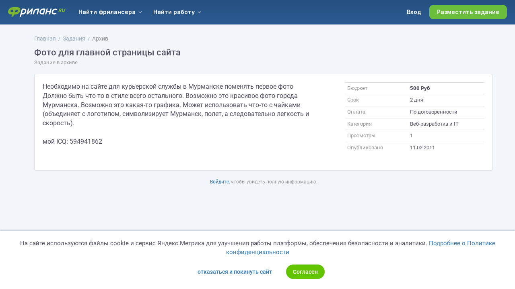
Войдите (219, 182)
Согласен (305, 272)
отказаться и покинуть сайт (235, 272)
